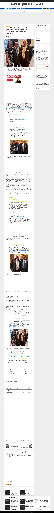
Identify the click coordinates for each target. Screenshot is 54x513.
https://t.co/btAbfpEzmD (12, 326)
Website (7, 478)
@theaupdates (17, 313)
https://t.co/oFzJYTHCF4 (25, 312)
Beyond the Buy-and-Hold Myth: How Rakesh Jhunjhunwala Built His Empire (42, 55)
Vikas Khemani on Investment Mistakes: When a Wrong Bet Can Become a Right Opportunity (42, 51)
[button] (44, 8)
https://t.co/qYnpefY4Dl (26, 129)
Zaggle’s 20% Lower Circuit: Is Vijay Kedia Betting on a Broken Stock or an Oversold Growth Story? (44, 507)
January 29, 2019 (25, 252)
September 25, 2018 (20, 138)
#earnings (23, 250)
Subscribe (48, 8)
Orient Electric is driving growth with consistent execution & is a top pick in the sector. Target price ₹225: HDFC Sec (29, 493)
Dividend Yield (25, 440)
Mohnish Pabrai (12, 441)
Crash (15, 440)
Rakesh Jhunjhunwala (27, 4)
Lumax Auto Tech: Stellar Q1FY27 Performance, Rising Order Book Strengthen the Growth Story (41, 48)
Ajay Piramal (9, 440)
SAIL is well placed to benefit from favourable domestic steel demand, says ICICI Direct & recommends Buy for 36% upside (42, 58)
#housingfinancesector (24, 351)
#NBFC (24, 247)
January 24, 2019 (23, 327)
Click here (37, 28)
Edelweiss (29, 440)
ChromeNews (29, 512)
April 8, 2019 (23, 321)
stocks (25, 442)
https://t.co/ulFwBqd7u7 (12, 215)
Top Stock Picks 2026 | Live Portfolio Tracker (19, 8)
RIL (18, 442)
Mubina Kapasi (15, 441)
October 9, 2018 (19, 202)
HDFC (9, 441)
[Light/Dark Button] (42, 8)
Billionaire (13, 440)
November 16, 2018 (23, 236)
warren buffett (28, 442)
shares (20, 442)
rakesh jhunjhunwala (12, 442)
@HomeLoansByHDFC (12, 356)
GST (7, 441)
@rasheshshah (13, 309)
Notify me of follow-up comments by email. (13, 481)
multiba (18, 441)
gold (30, 440)
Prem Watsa (8, 442)
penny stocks (27, 441)
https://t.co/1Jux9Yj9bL (26, 193)
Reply (9, 457)
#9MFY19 (13, 323)
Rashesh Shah (16, 442)
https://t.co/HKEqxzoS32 (12, 251)
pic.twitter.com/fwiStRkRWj (24, 356)
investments (8, 26)
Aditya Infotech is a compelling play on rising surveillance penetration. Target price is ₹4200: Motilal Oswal (14, 493)
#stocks (20, 250)
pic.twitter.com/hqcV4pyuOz (20, 326)
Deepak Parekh (21, 440)
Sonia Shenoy (22, 442)
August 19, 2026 (28, 509)
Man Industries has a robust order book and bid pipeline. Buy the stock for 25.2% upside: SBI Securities (42, 87)
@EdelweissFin (24, 309)
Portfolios (9, 8)
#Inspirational (15, 354)
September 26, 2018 (21, 209)
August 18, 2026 (43, 509)
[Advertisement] (27, 18)
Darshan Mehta (17, 440)
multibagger (21, 441)
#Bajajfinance (27, 250)
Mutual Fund (24, 441)
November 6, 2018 (21, 216)
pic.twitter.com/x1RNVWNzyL (25, 313)
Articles (5, 8)
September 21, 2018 (23, 119)
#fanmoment (18, 356)
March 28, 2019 (21, 245)
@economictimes (20, 215)
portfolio (30, 441)
